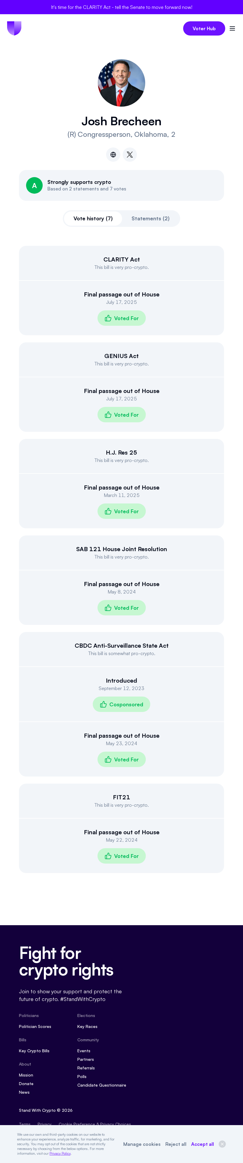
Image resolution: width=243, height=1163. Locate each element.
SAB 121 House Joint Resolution (121, 549)
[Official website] (113, 154)
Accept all (202, 1144)
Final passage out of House (121, 294)
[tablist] (121, 218)
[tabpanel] (121, 559)
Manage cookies (142, 1144)
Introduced (121, 680)
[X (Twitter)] (130, 154)
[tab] (93, 218)
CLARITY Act (121, 259)
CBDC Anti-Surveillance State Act (122, 645)
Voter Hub (204, 28)
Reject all (175, 1144)
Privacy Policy (60, 1153)
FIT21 (121, 797)
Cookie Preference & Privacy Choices (95, 1124)
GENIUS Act (121, 356)
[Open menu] (232, 28)
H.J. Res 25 (121, 452)
